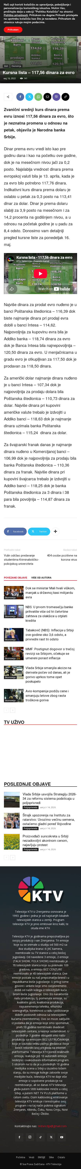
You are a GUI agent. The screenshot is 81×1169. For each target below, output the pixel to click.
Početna (20, 1157)
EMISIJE (41, 1157)
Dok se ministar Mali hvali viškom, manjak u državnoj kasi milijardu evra (50, 592)
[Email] (47, 97)
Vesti (6, 66)
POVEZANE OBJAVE (15, 577)
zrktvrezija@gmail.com (52, 1126)
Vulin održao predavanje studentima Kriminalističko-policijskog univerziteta (21, 560)
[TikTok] (40, 1137)
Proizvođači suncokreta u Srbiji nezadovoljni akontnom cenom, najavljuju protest (45, 840)
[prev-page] (6, 710)
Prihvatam (13, 29)
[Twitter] (29, 97)
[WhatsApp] (38, 97)
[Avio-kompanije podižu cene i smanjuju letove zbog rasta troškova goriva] (14, 695)
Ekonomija (16, 66)
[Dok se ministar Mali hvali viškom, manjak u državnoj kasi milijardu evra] (14, 593)
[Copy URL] (65, 97)
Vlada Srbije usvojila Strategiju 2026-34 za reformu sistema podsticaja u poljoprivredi (50, 798)
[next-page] (12, 710)
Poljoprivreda (30, 807)
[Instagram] (30, 1137)
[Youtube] (62, 1137)
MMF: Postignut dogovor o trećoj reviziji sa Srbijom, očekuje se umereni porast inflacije (50, 653)
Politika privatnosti (16, 15)
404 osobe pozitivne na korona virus (62, 557)
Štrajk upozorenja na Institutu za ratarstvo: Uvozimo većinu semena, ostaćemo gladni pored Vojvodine (49, 819)
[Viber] (56, 97)
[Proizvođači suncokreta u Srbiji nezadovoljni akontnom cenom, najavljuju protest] (12, 842)
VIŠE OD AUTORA (41, 577)
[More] (55, 531)
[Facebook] (20, 97)
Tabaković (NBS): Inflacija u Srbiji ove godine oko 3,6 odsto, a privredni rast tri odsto (50, 634)
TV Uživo (14, 721)
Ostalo (61, 1157)
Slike (51, 1157)
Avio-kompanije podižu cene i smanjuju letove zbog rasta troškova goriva (47, 695)
